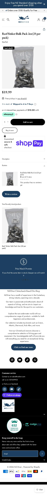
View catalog (3, 19)
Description (5, 159)
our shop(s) (22, 98)
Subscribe (42, 453)
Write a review (11, 194)
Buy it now (10, 130)
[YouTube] (19, 360)
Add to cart (28, 122)
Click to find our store (23, 347)
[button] (3, 10)
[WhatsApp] (34, 360)
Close (44, 4)
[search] (8, 19)
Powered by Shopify (31, 467)
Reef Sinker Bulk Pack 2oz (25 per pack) (14, 247)
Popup (35, 104)
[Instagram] (12, 360)
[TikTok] (27, 360)
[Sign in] (38, 20)
